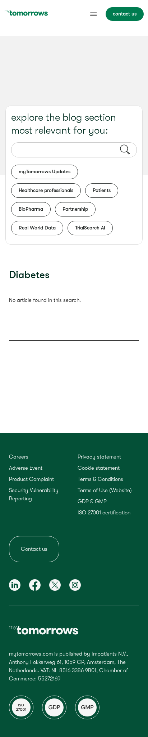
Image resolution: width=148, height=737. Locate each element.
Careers (18, 457)
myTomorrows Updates (44, 171)
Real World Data (37, 228)
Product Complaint (31, 479)
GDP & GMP (92, 501)
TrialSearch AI (90, 228)
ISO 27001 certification (104, 512)
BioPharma (31, 209)
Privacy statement (99, 457)
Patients (102, 190)
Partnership (75, 209)
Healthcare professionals (46, 190)
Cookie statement (99, 468)
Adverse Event (25, 468)
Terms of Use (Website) (105, 490)
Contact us (34, 549)
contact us (125, 14)
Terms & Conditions (100, 479)
